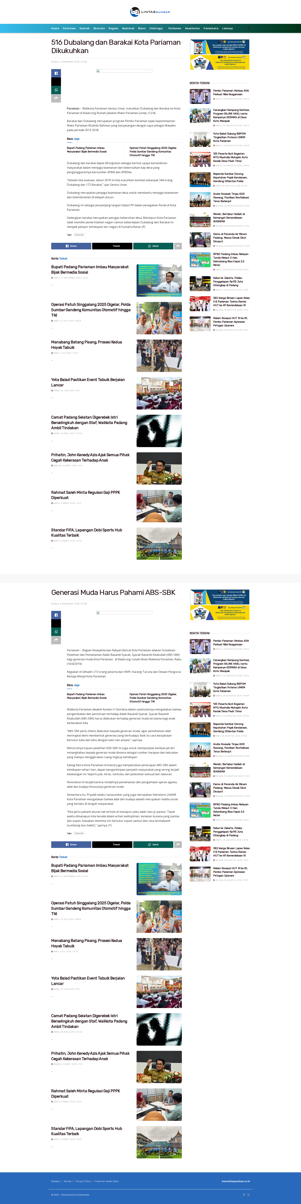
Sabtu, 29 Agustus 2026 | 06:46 (232, 165)
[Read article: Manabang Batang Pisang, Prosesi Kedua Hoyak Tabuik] (159, 356)
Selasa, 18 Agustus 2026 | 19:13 (231, 310)
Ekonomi (99, 28)
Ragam (113, 28)
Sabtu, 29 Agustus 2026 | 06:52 (232, 99)
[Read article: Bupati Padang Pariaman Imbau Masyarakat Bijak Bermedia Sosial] (159, 280)
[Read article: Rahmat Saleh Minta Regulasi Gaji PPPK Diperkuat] (159, 506)
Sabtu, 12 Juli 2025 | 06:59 (67, 321)
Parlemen (174, 28)
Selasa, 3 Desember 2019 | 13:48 (69, 61)
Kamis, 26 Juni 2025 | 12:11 (66, 390)
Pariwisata (211, 28)
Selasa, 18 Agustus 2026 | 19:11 (231, 330)
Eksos (142, 28)
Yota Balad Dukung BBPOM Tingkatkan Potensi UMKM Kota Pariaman (229, 137)
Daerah (85, 28)
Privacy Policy (83, 1181)
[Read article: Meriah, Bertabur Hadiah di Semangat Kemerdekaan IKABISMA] (200, 219)
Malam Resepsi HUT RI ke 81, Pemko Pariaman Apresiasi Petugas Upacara (230, 322)
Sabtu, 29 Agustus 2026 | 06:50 (232, 125)
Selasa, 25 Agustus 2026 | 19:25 (232, 206)
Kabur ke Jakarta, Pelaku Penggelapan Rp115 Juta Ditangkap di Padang (228, 281)
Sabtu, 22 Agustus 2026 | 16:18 (231, 290)
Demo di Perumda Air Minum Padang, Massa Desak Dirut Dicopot (230, 238)
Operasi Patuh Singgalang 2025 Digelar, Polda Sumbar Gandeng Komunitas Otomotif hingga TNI (153, 151)
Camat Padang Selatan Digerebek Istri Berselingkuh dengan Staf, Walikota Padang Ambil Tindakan (89, 422)
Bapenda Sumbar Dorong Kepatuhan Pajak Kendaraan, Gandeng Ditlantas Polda (230, 177)
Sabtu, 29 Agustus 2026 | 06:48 (232, 145)
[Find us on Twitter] (248, 1195)
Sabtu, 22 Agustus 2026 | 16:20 (232, 270)
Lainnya (227, 28)
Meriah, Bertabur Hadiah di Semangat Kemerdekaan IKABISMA (229, 218)
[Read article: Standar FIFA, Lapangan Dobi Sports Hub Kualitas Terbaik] (159, 544)
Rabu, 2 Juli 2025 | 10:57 (65, 353)
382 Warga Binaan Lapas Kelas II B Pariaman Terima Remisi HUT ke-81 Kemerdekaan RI (231, 301)
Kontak (67, 1181)
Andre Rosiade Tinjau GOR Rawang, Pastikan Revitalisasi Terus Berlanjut (231, 197)
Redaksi (55, 1181)
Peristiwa (69, 28)
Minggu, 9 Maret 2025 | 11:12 (68, 466)
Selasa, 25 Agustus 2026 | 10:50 (232, 246)
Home (55, 28)
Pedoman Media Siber (107, 1181)
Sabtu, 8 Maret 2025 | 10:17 (67, 503)
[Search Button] (248, 28)
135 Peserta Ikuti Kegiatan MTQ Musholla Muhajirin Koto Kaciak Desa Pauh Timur (230, 157)
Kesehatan (192, 28)
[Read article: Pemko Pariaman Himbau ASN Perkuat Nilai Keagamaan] (200, 96)
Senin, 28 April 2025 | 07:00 (67, 433)
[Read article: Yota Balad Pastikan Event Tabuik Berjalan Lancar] (159, 393)
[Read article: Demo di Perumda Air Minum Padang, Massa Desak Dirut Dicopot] (200, 239)
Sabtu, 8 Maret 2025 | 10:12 (67, 541)
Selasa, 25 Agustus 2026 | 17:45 (232, 226)
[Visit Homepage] (150, 12)
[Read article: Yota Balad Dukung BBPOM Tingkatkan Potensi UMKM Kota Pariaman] (200, 139)
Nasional (128, 28)
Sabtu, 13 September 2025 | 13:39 (70, 278)
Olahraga (156, 28)
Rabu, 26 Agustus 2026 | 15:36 (231, 186)
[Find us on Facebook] (244, 1195)
